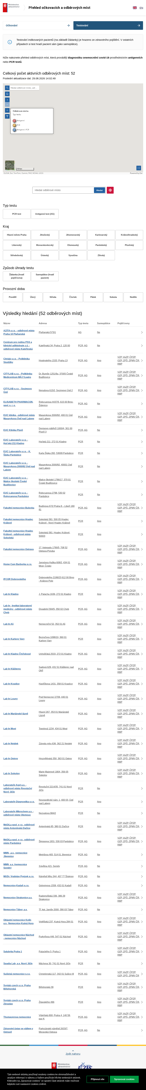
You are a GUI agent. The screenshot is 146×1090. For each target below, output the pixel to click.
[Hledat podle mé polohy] (110, 190)
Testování (82, 25)
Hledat (99, 190)
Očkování (11, 25)
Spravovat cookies (124, 1079)
